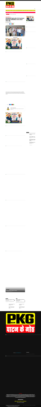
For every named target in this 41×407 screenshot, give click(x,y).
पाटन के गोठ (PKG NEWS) (8, 291)
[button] (34, 8)
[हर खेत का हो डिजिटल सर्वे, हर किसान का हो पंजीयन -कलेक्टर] (20, 296)
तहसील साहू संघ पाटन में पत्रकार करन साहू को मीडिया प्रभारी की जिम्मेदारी (32, 140)
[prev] (33, 14)
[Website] (31, 354)
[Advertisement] (15, 99)
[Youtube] (33, 354)
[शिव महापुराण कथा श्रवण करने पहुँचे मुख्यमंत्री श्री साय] (17, 305)
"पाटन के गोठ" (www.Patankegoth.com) (14, 395)
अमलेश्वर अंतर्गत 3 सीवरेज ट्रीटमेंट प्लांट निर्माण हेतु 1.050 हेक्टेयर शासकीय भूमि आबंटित (11, 307)
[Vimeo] (34, 0)
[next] (34, 14)
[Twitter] (33, 0)
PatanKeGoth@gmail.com (18, 352)
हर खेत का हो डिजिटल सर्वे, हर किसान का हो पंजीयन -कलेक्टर (32, 137)
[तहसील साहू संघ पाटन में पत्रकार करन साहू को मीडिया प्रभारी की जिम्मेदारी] (7, 305)
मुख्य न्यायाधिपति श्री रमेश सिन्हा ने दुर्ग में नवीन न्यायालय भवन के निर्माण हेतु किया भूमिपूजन (22, 307)
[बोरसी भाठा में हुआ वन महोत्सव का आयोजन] (15, 286)
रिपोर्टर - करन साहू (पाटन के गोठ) (9, 22)
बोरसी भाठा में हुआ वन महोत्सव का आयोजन (13, 14)
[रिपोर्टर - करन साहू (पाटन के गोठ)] (6, 22)
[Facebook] (9, 24)
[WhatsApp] (13, 24)
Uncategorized (7, 289)
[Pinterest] (12, 24)
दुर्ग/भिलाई (16, 298)
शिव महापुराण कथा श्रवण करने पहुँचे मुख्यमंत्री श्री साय (32, 142)
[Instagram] (32, 0)
